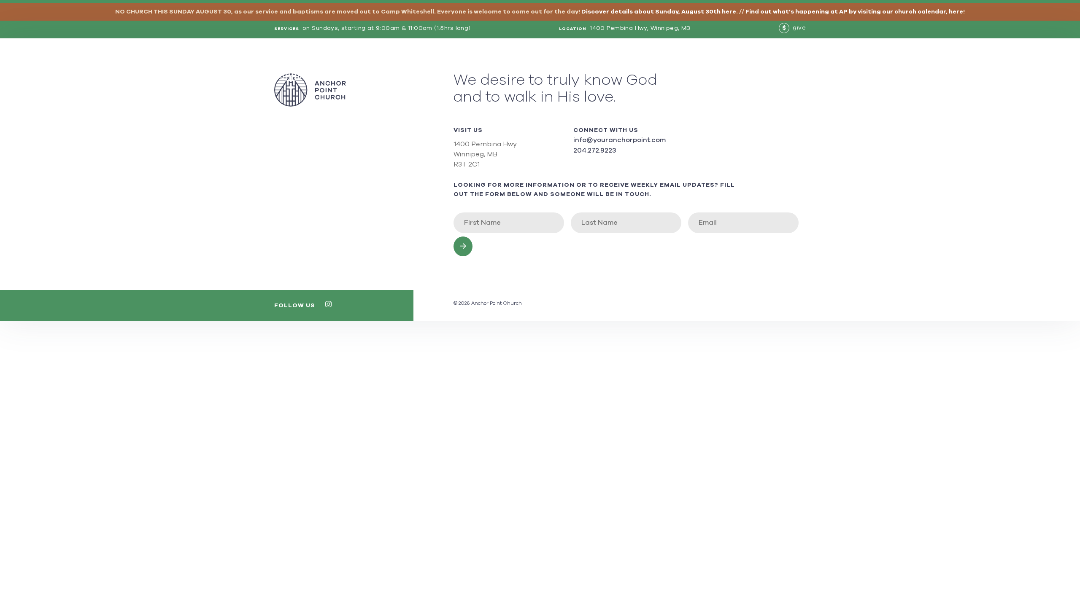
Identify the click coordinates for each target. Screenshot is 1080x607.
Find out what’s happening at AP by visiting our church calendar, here (854, 12)
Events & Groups (645, 64)
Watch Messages (712, 64)
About (561, 64)
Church (594, 64)
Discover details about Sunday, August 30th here (658, 12)
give (794, 28)
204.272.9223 (594, 150)
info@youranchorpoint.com (619, 140)
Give (798, 64)
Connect (766, 64)
